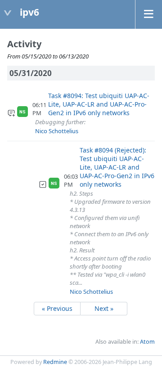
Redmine (55, 362)
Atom (147, 342)
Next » (103, 308)
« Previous (57, 308)
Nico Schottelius (56, 131)
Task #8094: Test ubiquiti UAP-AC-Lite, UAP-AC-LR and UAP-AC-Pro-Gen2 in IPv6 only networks (98, 104)
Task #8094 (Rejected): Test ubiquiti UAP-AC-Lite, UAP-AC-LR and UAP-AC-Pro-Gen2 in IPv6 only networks (117, 167)
